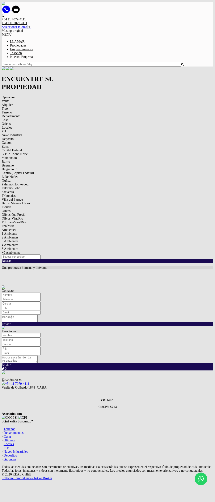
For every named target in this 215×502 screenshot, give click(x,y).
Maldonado (9, 158)
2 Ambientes (10, 237)
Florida (6, 207)
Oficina (7, 123)
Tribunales (9, 195)
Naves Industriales (16, 451)
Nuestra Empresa (21, 57)
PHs (6, 448)
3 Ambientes (10, 241)
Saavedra (8, 192)
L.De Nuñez (10, 176)
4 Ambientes (10, 245)
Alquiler (7, 105)
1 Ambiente (9, 233)
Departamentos (14, 432)
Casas (7, 436)
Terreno (7, 112)
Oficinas (9, 440)
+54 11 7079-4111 (17, 383)
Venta (5, 101)
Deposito (8, 139)
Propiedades (18, 45)
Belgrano (8, 165)
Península (8, 226)
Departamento (11, 116)
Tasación (16, 53)
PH (4, 131)
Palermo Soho (11, 188)
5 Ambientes (10, 248)
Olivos (6, 211)
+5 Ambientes (11, 252)
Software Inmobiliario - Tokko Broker (27, 478)
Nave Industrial (12, 135)
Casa (5, 120)
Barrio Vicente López (16, 203)
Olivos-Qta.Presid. (14, 214)
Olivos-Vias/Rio (12, 218)
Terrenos (9, 429)
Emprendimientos (21, 49)
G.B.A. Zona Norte (15, 154)
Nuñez (6, 180)
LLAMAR (17, 41)
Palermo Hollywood (15, 184)
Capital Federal (12, 150)
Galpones (10, 459)
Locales (7, 127)
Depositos (10, 455)
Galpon (7, 142)
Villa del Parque (12, 199)
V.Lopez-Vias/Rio (14, 222)
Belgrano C (9, 169)
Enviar (6, 324)
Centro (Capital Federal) (18, 173)
